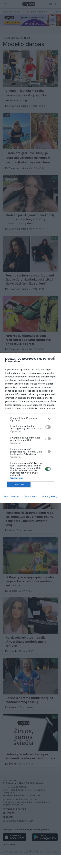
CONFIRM (19, 484)
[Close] (54, 359)
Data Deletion (11, 496)
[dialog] (30, 427)
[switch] (48, 427)
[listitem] (30, 419)
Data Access (30, 496)
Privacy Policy (49, 496)
